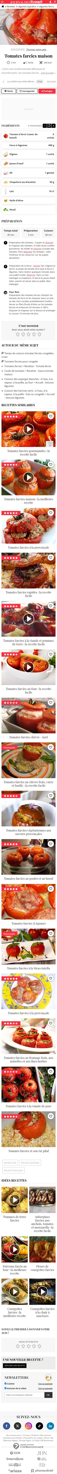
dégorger (28, 251)
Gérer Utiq (49, 1438)
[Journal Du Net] (42, 1453)
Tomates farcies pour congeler (21, 361)
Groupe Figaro (25, 1441)
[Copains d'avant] (14, 1465)
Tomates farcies (13, 366)
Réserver (31, 275)
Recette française (13, 1170)
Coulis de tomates (14, 370)
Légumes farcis (46, 6)
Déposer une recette (15, 1365)
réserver (49, 242)
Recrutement (45, 1435)
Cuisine (10, 1383)
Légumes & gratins (27, 6)
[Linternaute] (14, 1459)
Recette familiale (30, 1162)
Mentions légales (11, 1441)
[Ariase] (14, 1470)
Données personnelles (13, 1438)
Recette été (10, 1162)
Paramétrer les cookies (33, 1438)
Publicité (35, 1435)
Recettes (11, 6)
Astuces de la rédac (16, 1388)
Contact (27, 1435)
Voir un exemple (45, 1383)
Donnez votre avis (36, 49)
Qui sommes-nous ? (14, 1435)
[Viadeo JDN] (42, 1465)
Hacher (36, 265)
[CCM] (14, 1453)
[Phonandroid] (42, 1471)
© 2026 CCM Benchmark (43, 1441)
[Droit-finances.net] (42, 1459)
